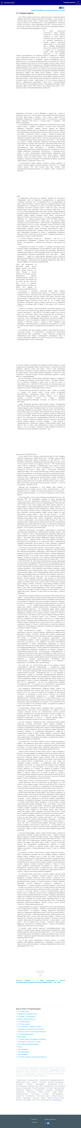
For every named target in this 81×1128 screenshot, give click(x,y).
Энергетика (36, 1100)
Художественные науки (55, 1098)
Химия (43, 1098)
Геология (29, 1084)
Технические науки (43, 1096)
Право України (58, 1092)
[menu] (2, 2)
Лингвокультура (54, 1070)
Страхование (30, 1096)
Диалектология (33, 1068)
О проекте (34, 1119)
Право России (44, 1092)
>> (79, 4)
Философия (27, 1098)
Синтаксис (19, 1074)
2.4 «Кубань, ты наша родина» (26, 1016)
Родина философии (23, 1052)
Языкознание (57, 1100)
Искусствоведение (38, 1088)
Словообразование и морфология (34, 1074)
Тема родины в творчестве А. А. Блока (29, 1041)
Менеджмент (59, 1090)
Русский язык (59, 1072)
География (19, 1084)
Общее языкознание (32, 1072)
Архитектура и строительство (27, 1080)
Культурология (59, 1088)
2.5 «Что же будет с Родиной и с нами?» (30, 1026)
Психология (35, 1094)
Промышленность (22, 1094)
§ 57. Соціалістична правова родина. (28, 1044)
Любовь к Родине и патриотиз (27, 1019)
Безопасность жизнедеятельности (52, 1080)
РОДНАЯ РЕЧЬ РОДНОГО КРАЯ (27, 1014)
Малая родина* (22, 1036)
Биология (43, 1082)
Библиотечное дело (23, 1082)
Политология (31, 1092)
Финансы (36, 1098)
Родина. (20, 1047)
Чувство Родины (23, 1054)
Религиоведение (57, 1094)
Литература (20, 1090)
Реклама (45, 1094)
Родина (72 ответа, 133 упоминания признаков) (32, 1031)
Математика (39, 1090)
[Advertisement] (29, 42)
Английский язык (22, 1068)
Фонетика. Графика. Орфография (37, 1075)
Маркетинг (29, 1090)
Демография (40, 1084)
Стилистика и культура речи (55, 1074)
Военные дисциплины (55, 1082)
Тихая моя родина (23, 1049)
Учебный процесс (58, 1096)
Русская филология (46, 1072)
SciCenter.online (9, 2)
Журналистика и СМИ (35, 1086)
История (50, 1088)
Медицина (49, 1090)
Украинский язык (21, 1075)
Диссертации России (55, 1084)
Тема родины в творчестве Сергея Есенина (31, 1029)
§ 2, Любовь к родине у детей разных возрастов (32, 1057)
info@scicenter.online (49, 1119)
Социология (20, 1096)
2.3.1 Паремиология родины (26, 1034)
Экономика (27, 1100)
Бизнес (34, 1082)
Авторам (34, 1122)
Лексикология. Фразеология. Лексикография (34, 1070)
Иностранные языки (46, 1068)
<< (77, 4)
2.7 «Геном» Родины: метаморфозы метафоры (32, 1039)
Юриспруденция (46, 1100)
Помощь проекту (69, 2)
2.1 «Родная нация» (23, 1011)
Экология (19, 1100)
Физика (18, 1098)
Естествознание (21, 1086)
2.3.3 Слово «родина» (24, 1024)
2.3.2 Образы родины (24, 1021)
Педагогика (20, 1092)
